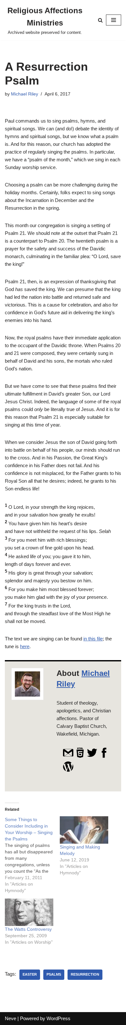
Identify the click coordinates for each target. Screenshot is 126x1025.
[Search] (100, 20)
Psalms (54, 974)
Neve (10, 1018)
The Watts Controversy (28, 929)
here (24, 646)
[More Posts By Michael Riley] (68, 770)
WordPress (58, 1018)
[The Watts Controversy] (29, 912)
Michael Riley (24, 94)
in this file (93, 638)
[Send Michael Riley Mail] (68, 756)
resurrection (85, 974)
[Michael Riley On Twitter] (92, 756)
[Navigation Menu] (113, 20)
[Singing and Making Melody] (84, 830)
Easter (30, 974)
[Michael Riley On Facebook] (104, 756)
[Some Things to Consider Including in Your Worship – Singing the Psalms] (32, 855)
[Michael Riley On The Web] (80, 756)
